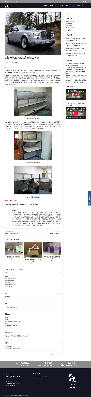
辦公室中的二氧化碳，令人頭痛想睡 (33, 260)
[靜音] (82, 99)
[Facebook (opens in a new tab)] (83, 1)
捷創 (8, 204)
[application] (76, 94)
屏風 (26, 204)
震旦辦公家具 (11, 204)
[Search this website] (76, 13)
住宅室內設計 (69, 23)
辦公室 (15, 204)
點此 (16, 200)
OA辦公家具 (32, 204)
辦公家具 (20, 204)
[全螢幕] (84, 99)
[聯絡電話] (16, 364)
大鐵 (6, 304)
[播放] (67, 99)
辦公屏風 (23, 204)
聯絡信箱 (71, 363)
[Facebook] (71, 387)
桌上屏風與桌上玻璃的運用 (14, 257)
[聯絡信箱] (63, 364)
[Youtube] (74, 387)
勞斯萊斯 (36, 204)
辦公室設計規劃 (70, 21)
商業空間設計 (69, 25)
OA (17, 204)
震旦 (28, 204)
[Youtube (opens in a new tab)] (85, 1)
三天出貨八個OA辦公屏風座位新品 (52, 257)
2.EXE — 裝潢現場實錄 (11, 62)
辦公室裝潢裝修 (70, 27)
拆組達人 (14, 210)
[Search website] (86, 5)
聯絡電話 (25, 363)
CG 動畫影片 (69, 30)
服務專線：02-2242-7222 (11, 1)
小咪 (6, 273)
